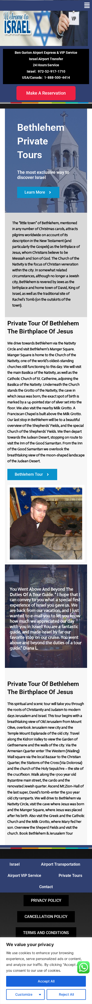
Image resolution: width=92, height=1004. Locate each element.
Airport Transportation (60, 864)
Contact (46, 886)
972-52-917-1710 (52, 71)
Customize (23, 994)
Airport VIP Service (24, 875)
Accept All (46, 981)
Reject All (66, 994)
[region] (46, 970)
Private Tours (70, 875)
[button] (87, 5)
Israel (15, 864)
